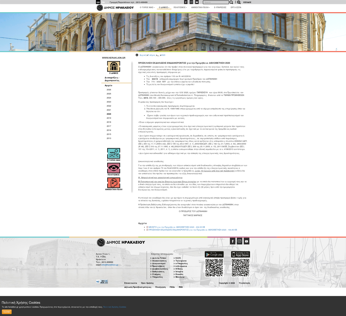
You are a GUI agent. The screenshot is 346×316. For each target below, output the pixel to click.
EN (103, 2)
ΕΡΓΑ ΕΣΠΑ (236, 7)
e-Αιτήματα (181, 266)
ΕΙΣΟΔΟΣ (247, 2)
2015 (109, 134)
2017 (109, 126)
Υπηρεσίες (157, 276)
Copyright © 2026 (227, 283)
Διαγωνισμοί (159, 263)
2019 (109, 118)
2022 (109, 105)
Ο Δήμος (152, 55)
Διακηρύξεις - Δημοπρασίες (112, 79)
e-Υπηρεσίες (182, 263)
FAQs (172, 287)
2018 (109, 122)
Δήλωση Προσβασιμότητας (137, 287)
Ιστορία (179, 271)
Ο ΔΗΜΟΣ (163, 7)
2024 (109, 97)
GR (98, 2)
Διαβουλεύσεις (160, 268)
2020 (163, 55)
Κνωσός (179, 274)
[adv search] (238, 2)
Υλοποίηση (244, 283)
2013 (109, 138)
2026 (109, 89)
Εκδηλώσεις (158, 271)
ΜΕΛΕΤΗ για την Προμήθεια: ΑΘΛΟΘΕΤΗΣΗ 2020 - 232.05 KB (177, 227)
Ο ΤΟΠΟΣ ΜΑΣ (146, 7)
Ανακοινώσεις (159, 260)
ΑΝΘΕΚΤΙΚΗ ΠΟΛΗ (199, 7)
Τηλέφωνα (181, 260)
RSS (181, 287)
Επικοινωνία (130, 283)
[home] (117, 8)
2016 (109, 130)
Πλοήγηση (160, 287)
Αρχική (143, 55)
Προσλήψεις (158, 266)
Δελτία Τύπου (159, 258)
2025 (109, 93)
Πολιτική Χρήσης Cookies (114, 306)
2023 (109, 101)
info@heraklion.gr (110, 264)
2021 (109, 109)
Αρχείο (108, 85)
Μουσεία (180, 276)
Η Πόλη (179, 268)
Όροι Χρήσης (147, 283)
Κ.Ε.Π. (178, 258)
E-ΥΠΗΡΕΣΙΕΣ (220, 7)
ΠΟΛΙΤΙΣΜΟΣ (180, 7)
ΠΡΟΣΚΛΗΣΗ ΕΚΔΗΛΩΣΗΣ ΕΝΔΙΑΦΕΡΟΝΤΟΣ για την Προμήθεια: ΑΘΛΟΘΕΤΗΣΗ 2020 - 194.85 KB (193, 229)
